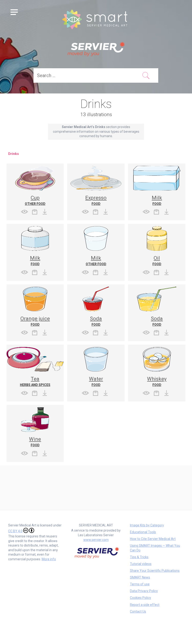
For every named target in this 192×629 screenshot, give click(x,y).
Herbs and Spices (35, 385)
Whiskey (156, 379)
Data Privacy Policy (144, 591)
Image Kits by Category (147, 525)
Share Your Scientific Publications (155, 570)
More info (49, 559)
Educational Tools (143, 532)
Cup (35, 198)
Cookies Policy (140, 598)
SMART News (140, 577)
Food (96, 204)
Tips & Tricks (139, 557)
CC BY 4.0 (15, 531)
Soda (96, 319)
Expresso (96, 198)
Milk (157, 198)
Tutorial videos (140, 564)
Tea (35, 379)
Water (96, 379)
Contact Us (138, 611)
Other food (35, 204)
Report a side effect (144, 605)
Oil (157, 258)
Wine (35, 439)
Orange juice (35, 319)
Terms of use (140, 584)
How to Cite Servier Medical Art (153, 539)
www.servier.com (96, 540)
